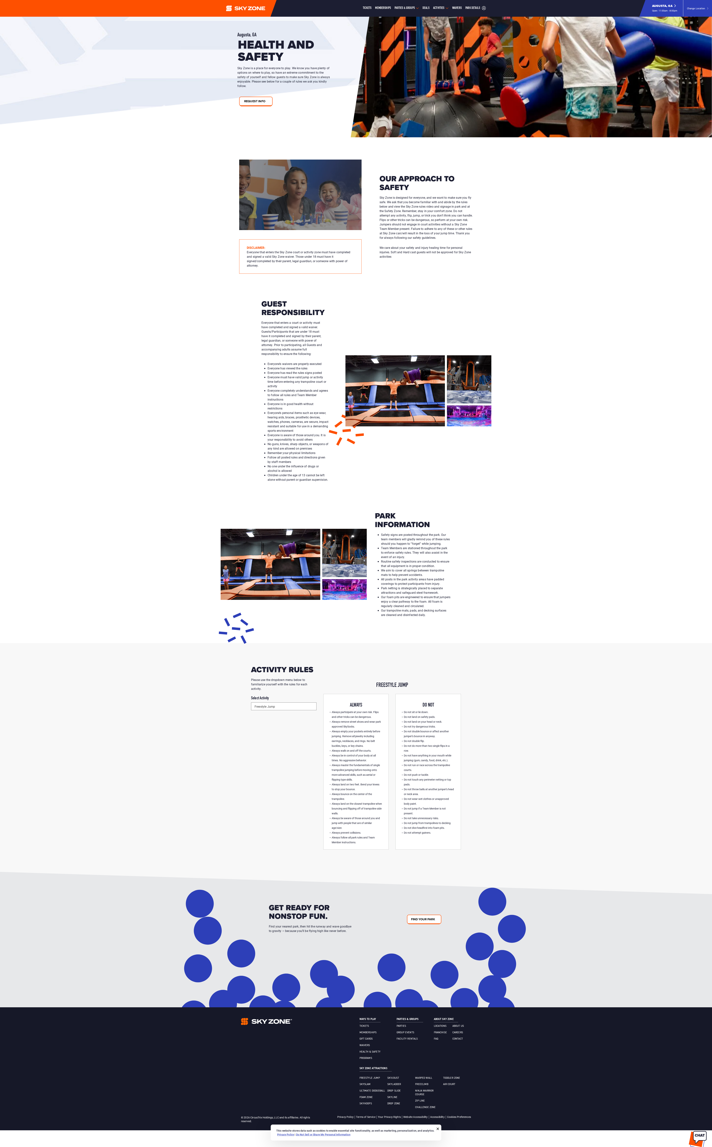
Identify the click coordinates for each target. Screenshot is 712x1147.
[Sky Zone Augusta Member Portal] (484, 8)
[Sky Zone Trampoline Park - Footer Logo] (266, 1021)
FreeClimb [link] (421, 1084)
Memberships (383, 8)
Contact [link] (457, 1039)
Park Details (472, 8)
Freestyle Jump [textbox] (265, 706)
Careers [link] (457, 1032)
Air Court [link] (449, 1084)
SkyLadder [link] (394, 1084)
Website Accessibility (415, 1117)
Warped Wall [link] (423, 1078)
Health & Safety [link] (370, 1051)
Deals (426, 8)
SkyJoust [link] (393, 1078)
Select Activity (260, 698)
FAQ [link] (436, 1039)
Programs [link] (366, 1058)
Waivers (457, 8)
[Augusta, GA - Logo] (253, 8)
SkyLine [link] (392, 1097)
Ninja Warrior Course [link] (424, 1092)
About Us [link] (458, 1026)
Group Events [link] (405, 1032)
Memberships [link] (368, 1032)
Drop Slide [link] (394, 1090)
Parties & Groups (405, 8)
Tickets (367, 8)
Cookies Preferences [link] (459, 1117)
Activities (438, 8)
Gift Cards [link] (366, 1039)
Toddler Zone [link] (451, 1078)
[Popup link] (300, 195)
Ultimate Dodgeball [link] (372, 1090)
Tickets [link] (364, 1026)
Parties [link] (401, 1026)
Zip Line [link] (420, 1100)
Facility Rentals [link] (407, 1039)
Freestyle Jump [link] (370, 1078)
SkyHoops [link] (366, 1103)
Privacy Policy (345, 1117)
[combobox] (284, 706)
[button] (665, 8)
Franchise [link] (440, 1032)
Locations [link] (440, 1026)
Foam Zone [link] (366, 1097)
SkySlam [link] (365, 1084)
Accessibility (437, 1117)
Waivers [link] (365, 1045)
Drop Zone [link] (393, 1103)
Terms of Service (365, 1117)
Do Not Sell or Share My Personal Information (323, 1134)
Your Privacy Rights (389, 1117)
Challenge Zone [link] (425, 1107)
